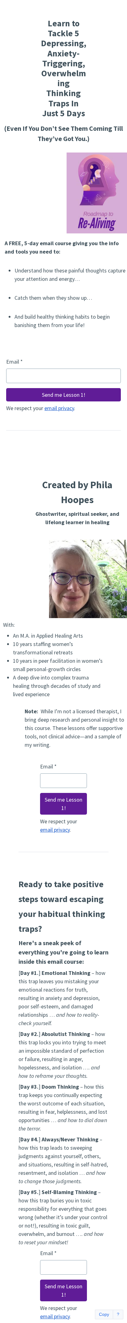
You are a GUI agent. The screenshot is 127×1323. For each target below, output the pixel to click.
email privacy (59, 408)
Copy (104, 1314)
